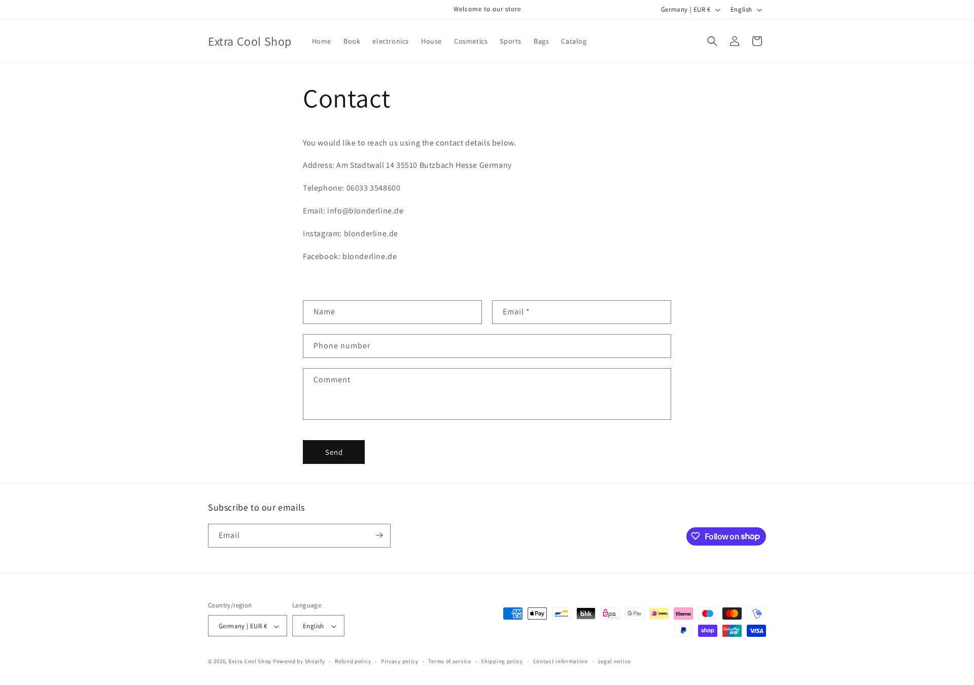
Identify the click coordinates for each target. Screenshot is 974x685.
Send (334, 452)
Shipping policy (502, 661)
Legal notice (614, 661)
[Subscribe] (379, 535)
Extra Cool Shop (250, 661)
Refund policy (353, 661)
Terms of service (449, 661)
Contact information (560, 661)
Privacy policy (400, 661)
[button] (712, 41)
